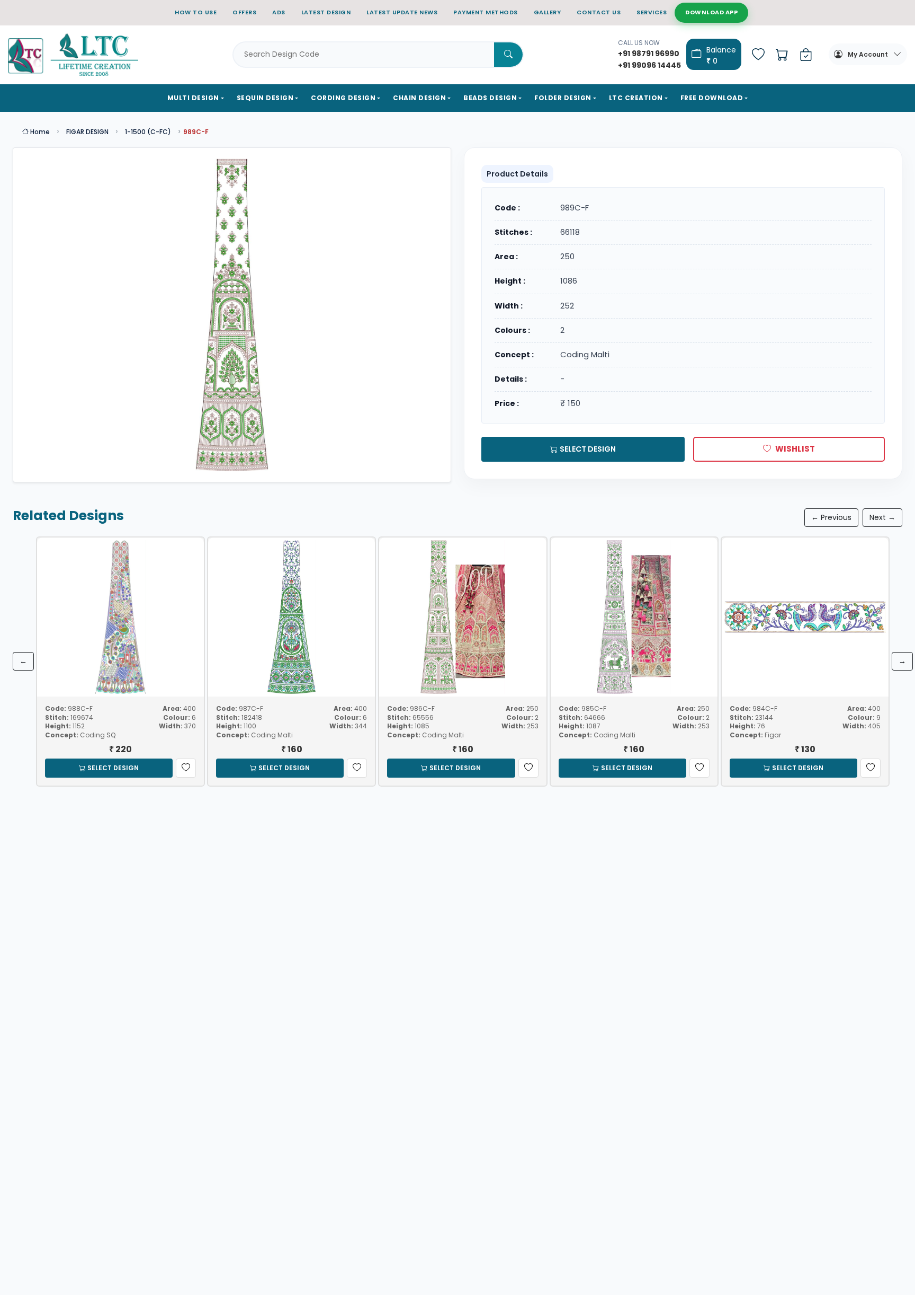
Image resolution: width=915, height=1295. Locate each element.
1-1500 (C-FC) (148, 131)
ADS (278, 12)
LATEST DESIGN (326, 12)
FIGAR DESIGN (87, 131)
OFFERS (244, 12)
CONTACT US (599, 12)
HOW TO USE (196, 12)
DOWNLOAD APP (711, 12)
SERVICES (651, 12)
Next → (882, 517)
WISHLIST (795, 448)
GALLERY (547, 12)
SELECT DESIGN (588, 449)
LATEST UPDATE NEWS (401, 12)
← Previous (831, 517)
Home (39, 131)
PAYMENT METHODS (485, 12)
